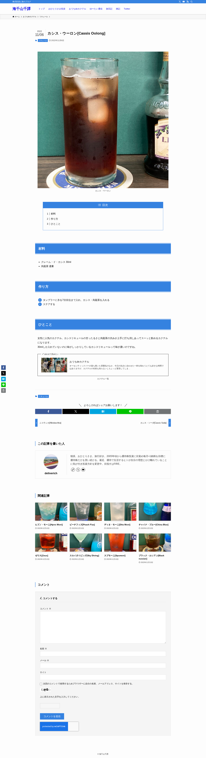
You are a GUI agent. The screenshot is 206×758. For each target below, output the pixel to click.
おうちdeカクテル (79, 361)
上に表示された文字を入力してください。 (60, 697)
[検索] (191, 1)
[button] (48, 411)
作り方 (54, 219)
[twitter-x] (180, 1)
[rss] (188, 1)
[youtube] (184, 1)
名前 (43, 648)
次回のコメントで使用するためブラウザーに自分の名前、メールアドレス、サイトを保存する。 (88, 683)
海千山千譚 (22, 9)
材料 (53, 213)
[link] (73, 470)
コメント (45, 608)
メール (44, 660)
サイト (43, 672)
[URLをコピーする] (157, 411)
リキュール (43, 40)
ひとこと (55, 224)
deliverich (51, 473)
